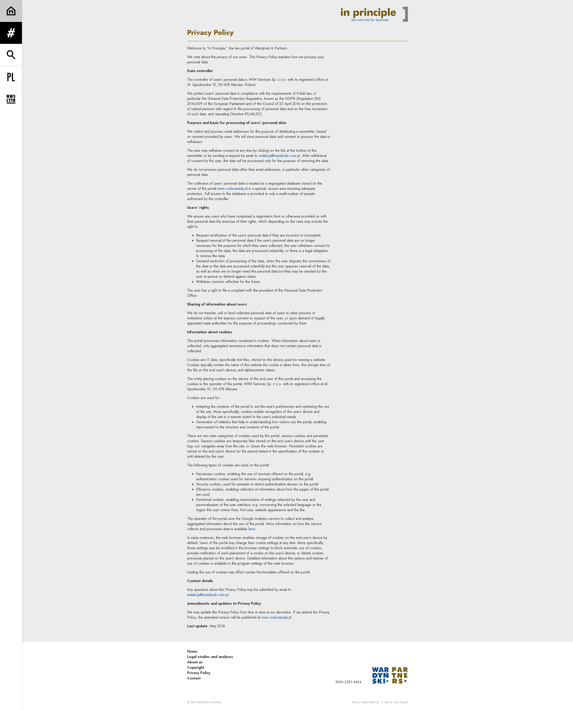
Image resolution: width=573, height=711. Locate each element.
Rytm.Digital (401, 702)
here (251, 529)
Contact (194, 678)
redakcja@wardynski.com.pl (279, 155)
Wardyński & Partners (209, 702)
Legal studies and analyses (210, 656)
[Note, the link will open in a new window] (390, 675)
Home (192, 651)
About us (195, 662)
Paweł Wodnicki (370, 702)
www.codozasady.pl (232, 188)
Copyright (195, 667)
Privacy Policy (198, 672)
